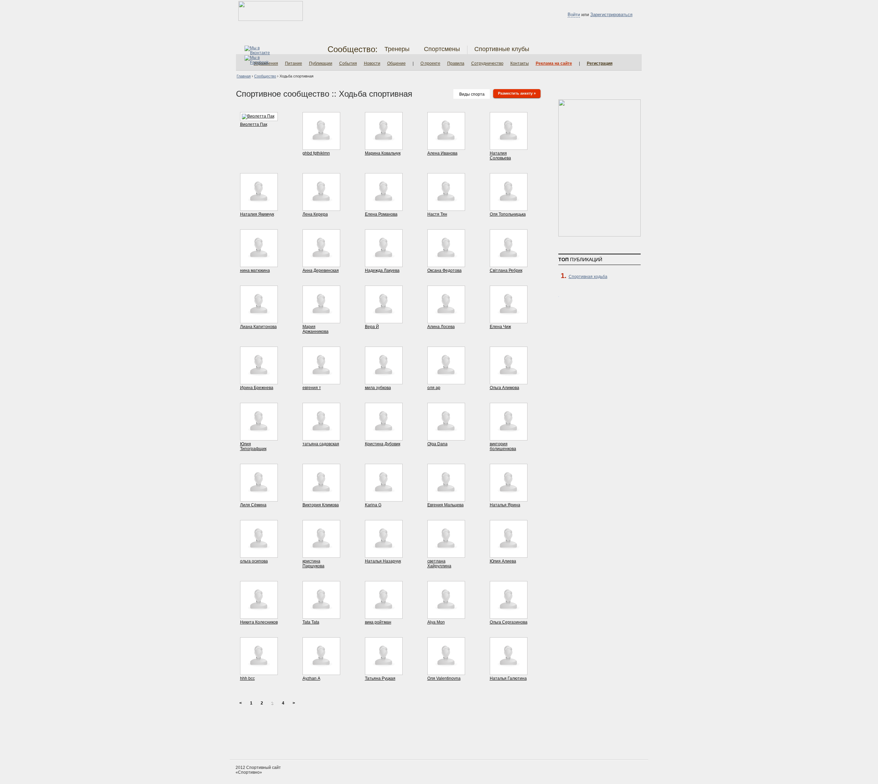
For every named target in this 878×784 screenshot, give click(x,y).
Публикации (320, 63)
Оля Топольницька (508, 214)
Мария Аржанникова (315, 329)
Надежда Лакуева (382, 270)
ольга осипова (254, 561)
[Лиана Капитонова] (259, 320)
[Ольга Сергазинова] (508, 615)
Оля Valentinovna (444, 678)
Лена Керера (315, 214)
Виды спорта (472, 94)
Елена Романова (381, 214)
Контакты (519, 63)
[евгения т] (321, 381)
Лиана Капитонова (258, 326)
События (348, 63)
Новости (372, 63)
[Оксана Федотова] (446, 264)
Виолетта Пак (253, 124)
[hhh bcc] (259, 672)
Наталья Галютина (508, 678)
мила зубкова (378, 387)
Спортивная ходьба (588, 276)
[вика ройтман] (384, 615)
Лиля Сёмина (253, 505)
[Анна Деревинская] (321, 264)
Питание (293, 63)
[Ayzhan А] (321, 672)
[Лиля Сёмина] (259, 498)
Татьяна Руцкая (380, 678)
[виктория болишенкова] (508, 437)
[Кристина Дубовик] (384, 437)
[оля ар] (446, 381)
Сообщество (265, 76)
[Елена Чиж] (508, 320)
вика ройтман (378, 622)
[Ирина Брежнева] (259, 381)
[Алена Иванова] (446, 146)
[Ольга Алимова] (508, 381)
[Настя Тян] (446, 207)
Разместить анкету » (517, 93)
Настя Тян (437, 214)
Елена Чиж (500, 326)
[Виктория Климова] (321, 498)
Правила (455, 63)
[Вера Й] (384, 320)
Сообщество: (353, 49)
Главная (244, 76)
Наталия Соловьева (500, 155)
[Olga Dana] (446, 437)
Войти (574, 14)
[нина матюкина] (259, 264)
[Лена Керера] (321, 207)
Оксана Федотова (444, 270)
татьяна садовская (320, 444)
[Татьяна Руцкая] (384, 672)
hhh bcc (247, 678)
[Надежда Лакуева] (384, 264)
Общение (396, 63)
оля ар (433, 387)
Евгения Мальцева (445, 505)
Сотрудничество (487, 63)
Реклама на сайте (554, 63)
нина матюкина (255, 270)
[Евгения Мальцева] (446, 498)
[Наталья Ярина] (508, 498)
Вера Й (372, 326)
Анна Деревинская (320, 270)
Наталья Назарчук (383, 561)
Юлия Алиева (503, 561)
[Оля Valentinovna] (446, 672)
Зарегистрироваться (611, 14)
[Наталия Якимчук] (259, 207)
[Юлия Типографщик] (259, 437)
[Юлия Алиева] (508, 554)
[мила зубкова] (384, 381)
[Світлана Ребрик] (508, 264)
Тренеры (397, 49)
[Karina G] (384, 498)
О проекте (430, 63)
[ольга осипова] (259, 554)
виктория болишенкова (503, 446)
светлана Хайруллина (439, 563)
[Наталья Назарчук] (384, 554)
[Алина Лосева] (446, 320)
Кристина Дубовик (382, 444)
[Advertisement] (439, 733)
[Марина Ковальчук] (384, 146)
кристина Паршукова (313, 563)
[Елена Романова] (384, 207)
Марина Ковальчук (383, 153)
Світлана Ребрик (506, 270)
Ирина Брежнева (256, 387)
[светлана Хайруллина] (446, 554)
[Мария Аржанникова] (321, 320)
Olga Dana (437, 444)
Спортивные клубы (501, 49)
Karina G (373, 505)
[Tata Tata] (321, 615)
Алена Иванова (442, 153)
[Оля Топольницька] (508, 207)
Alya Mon (436, 622)
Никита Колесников (259, 622)
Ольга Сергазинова (508, 622)
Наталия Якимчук (257, 214)
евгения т (311, 387)
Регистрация (600, 63)
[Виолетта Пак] (258, 116)
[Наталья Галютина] (508, 672)
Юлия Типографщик (253, 446)
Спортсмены (442, 49)
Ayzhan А (311, 678)
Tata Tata (310, 622)
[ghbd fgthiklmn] (321, 146)
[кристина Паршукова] (321, 554)
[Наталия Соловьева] (508, 146)
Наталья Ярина (505, 505)
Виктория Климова (320, 505)
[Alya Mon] (446, 615)
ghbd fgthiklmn (316, 153)
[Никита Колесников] (259, 615)
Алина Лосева (441, 326)
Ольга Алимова (504, 387)
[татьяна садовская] (321, 437)
